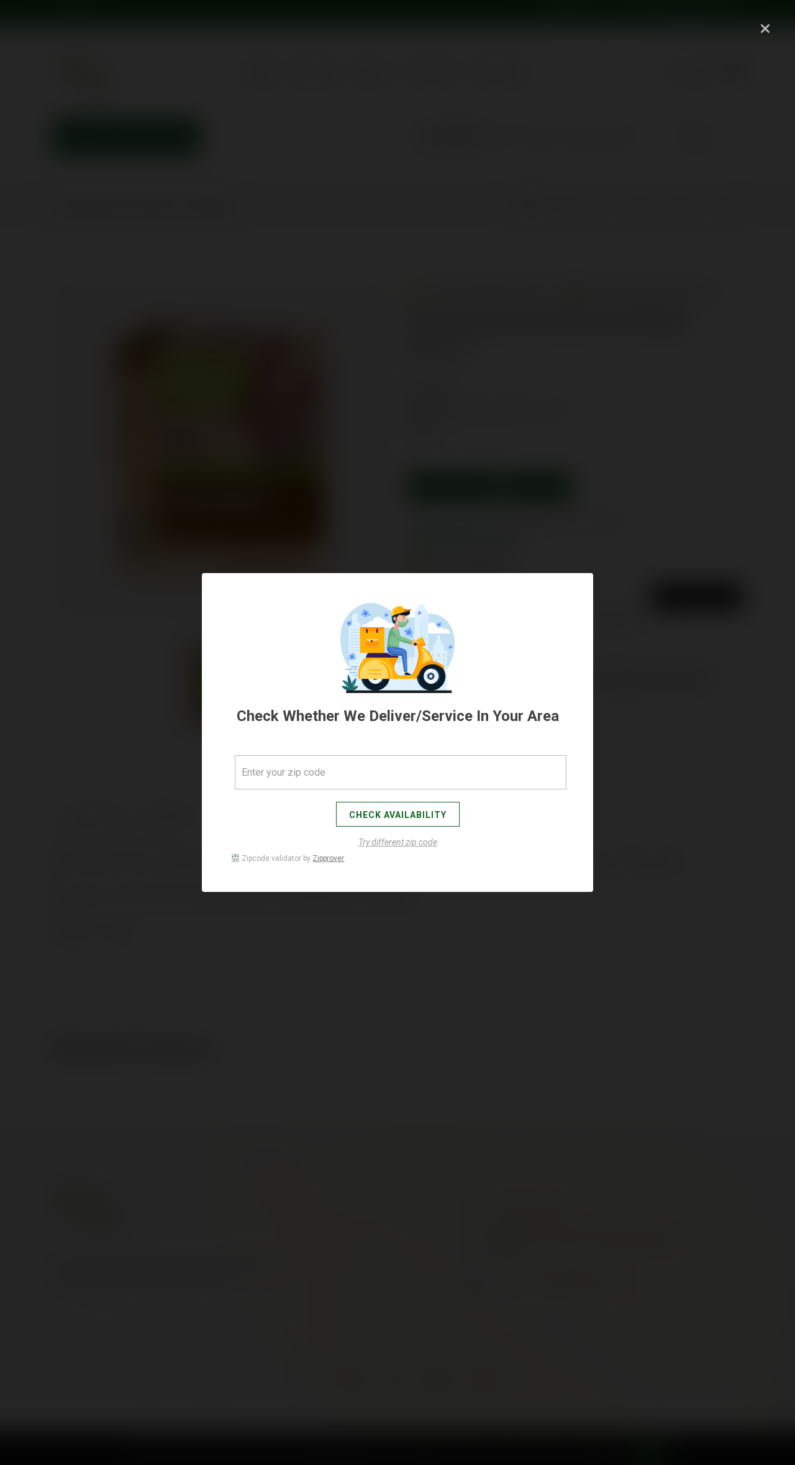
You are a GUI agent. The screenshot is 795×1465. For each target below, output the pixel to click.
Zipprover (328, 858)
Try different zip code (397, 842)
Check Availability (398, 815)
